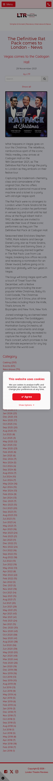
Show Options (26, 405)
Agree (28, 396)
